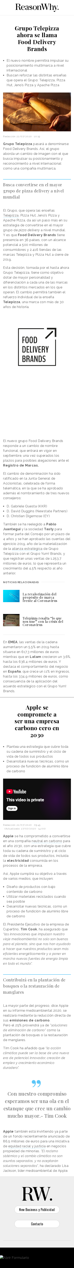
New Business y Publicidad (37, 1209)
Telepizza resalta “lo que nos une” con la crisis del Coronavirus (43, 621)
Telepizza (11, 215)
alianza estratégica (27, 549)
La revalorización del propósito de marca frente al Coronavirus (40, 597)
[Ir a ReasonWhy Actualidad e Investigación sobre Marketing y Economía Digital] (37, 7)
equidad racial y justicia (27, 1146)
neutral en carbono (47, 841)
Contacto (37, 1223)
